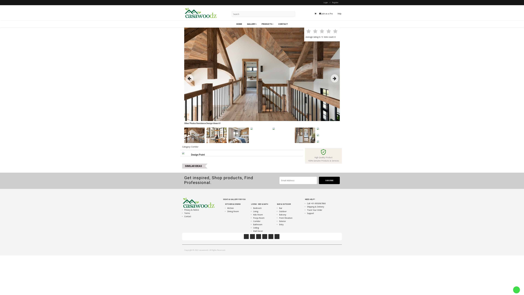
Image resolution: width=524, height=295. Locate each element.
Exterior (282, 221)
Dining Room (233, 211)
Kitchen (230, 208)
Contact (283, 24)
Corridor (256, 221)
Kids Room (258, 214)
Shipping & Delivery (315, 206)
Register (335, 2)
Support (310, 213)
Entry (281, 224)
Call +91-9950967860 (316, 203)
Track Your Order (314, 210)
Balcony (282, 214)
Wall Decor (258, 231)
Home (239, 24)
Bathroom (257, 224)
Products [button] (267, 24)
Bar (280, 208)
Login (326, 2)
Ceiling (256, 227)
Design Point (198, 154)
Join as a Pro (327, 13)
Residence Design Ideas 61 (208, 123)
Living (255, 211)
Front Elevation (285, 218)
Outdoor (283, 211)
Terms (187, 213)
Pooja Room (258, 218)
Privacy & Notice (191, 210)
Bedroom (257, 208)
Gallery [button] (251, 24)
